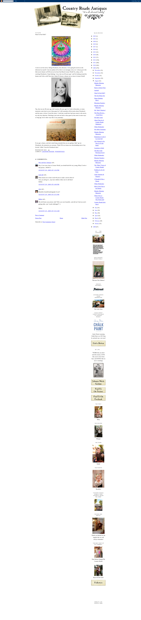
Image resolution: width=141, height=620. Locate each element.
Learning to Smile (99, 148)
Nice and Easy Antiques (45, 162)
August (97, 81)
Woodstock (60, 151)
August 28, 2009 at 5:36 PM (49, 170)
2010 (94, 65)
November (98, 73)
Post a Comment (39, 215)
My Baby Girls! (98, 117)
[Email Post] (48, 150)
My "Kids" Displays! (100, 110)
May (96, 213)
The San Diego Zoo (99, 95)
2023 (94, 36)
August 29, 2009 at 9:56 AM (49, 211)
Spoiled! (96, 90)
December (98, 70)
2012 (94, 60)
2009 (94, 68)
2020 (94, 41)
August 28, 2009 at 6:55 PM (49, 194)
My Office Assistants (100, 129)
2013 (94, 57)
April (96, 215)
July (96, 207)
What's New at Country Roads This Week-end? (99, 197)
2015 (94, 52)
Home (61, 218)
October (97, 75)
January (97, 223)
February (97, 221)
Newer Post (38, 218)
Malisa (40, 199)
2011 (94, 62)
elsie (40, 189)
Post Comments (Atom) (49, 222)
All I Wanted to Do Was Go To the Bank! (99, 143)
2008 (94, 227)
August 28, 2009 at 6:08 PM (49, 184)
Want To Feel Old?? (40, 34)
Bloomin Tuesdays (99, 158)
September (98, 78)
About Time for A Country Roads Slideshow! (99, 122)
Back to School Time (100, 88)
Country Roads (48, 151)
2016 (94, 49)
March (97, 218)
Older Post (84, 218)
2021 (94, 39)
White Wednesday (99, 127)
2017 (94, 46)
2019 (94, 44)
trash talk (41, 175)
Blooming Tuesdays (99, 103)
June (96, 210)
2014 (94, 54)
